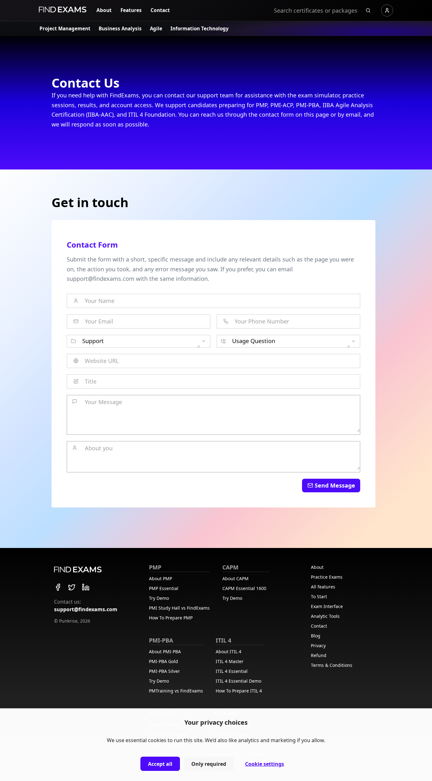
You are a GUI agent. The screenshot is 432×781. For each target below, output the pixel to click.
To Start (319, 596)
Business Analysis (120, 28)
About (104, 10)
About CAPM (235, 578)
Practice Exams (327, 577)
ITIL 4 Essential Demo (238, 681)
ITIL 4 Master (230, 661)
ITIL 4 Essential (232, 671)
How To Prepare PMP (171, 618)
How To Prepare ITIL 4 (239, 691)
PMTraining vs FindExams (176, 691)
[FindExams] (62, 9)
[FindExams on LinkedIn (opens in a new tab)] (85, 587)
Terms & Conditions (331, 665)
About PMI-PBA (165, 652)
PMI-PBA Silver (164, 671)
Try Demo (159, 598)
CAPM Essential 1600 (244, 588)
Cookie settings (264, 763)
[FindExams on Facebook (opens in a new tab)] (58, 587)
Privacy (318, 646)
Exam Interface (327, 606)
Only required (208, 763)
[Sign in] (387, 10)
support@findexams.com (85, 609)
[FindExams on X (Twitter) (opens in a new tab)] (72, 587)
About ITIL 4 (228, 652)
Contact (160, 10)
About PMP (160, 578)
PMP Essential (163, 588)
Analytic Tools (325, 616)
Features (131, 10)
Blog (315, 636)
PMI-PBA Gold (163, 661)
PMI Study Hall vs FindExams (179, 608)
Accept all (160, 763)
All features (323, 587)
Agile (156, 28)
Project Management (65, 28)
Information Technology (199, 28)
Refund (318, 655)
